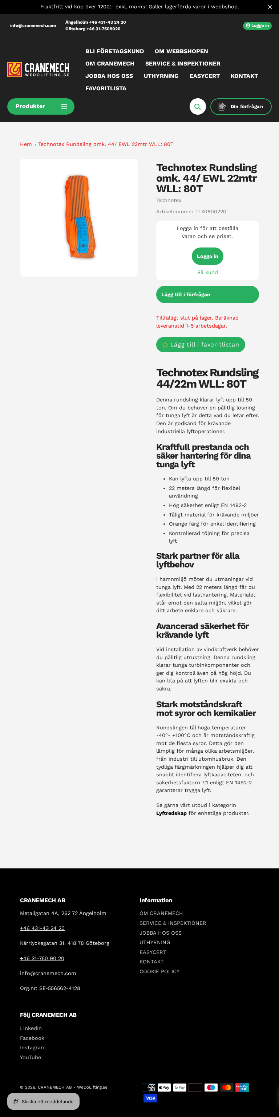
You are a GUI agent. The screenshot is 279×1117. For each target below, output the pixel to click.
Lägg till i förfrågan (185, 294)
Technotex (168, 200)
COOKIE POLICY (159, 971)
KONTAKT (152, 961)
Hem (26, 144)
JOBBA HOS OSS (161, 933)
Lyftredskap (171, 813)
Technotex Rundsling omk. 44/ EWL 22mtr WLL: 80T (106, 144)
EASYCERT (153, 952)
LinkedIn (31, 1028)
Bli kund (207, 272)
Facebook (32, 1038)
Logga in (207, 256)
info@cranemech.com (33, 25)
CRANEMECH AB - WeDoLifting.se (73, 1087)
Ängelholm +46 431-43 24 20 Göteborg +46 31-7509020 (95, 25)
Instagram (33, 1047)
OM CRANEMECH (161, 913)
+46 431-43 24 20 (42, 928)
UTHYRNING (155, 942)
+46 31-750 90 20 (42, 958)
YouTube (30, 1057)
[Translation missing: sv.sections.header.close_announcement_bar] (270, 7)
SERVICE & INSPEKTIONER (173, 923)
